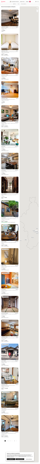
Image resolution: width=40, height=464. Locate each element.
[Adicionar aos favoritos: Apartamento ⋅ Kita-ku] (17, 34)
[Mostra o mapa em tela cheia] (37, 7)
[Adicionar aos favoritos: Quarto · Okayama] (17, 177)
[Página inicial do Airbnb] (3, 1)
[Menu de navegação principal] (38, 1)
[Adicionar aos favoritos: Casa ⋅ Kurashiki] (17, 344)
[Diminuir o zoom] (37, 11)
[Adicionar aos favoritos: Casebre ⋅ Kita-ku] (17, 249)
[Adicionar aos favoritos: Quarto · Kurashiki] (17, 225)
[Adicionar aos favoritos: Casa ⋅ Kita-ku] (17, 130)
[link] (3, 440)
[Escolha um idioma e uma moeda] (36, 1)
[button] (3, 30)
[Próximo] (16, 440)
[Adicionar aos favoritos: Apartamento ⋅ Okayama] (17, 10)
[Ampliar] (37, 10)
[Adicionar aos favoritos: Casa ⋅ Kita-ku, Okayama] (17, 297)
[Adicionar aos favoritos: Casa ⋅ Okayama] (17, 106)
